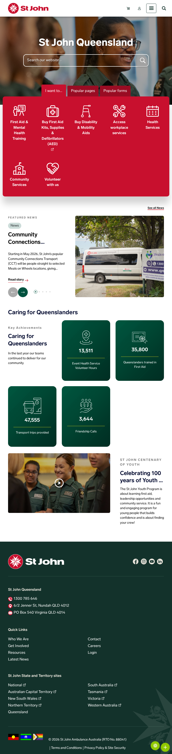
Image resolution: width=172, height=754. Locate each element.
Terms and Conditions (66, 748)
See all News (156, 208)
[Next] (23, 292)
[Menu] (151, 8)
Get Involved (18, 646)
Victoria (94, 699)
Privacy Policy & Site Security (105, 748)
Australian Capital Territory (30, 692)
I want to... (53, 91)
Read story (16, 279)
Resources (16, 653)
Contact (94, 639)
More (165, 747)
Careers (94, 646)
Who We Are (18, 639)
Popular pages (83, 91)
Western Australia (102, 705)
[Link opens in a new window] (136, 561)
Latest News (18, 659)
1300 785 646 (25, 599)
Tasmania (95, 692)
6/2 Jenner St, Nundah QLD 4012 (41, 606)
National (15, 685)
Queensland (18, 712)
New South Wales (22, 699)
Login (92, 653)
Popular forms (115, 91)
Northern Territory (23, 705)
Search (164, 8)
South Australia (100, 685)
